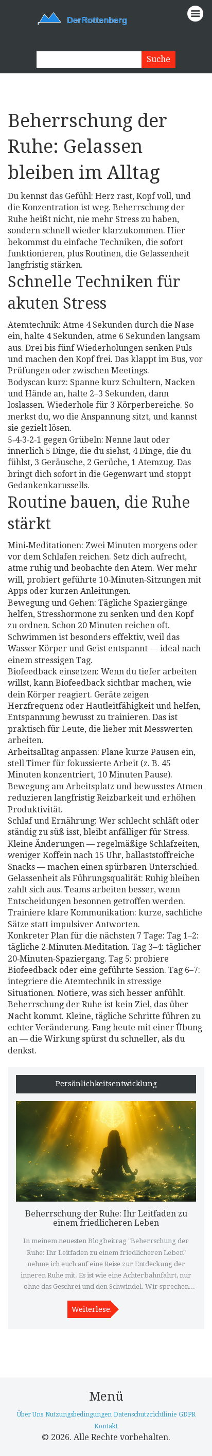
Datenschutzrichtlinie (145, 1414)
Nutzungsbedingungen (78, 1414)
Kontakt (106, 1426)
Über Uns (30, 1414)
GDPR (187, 1414)
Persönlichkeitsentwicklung (106, 1084)
